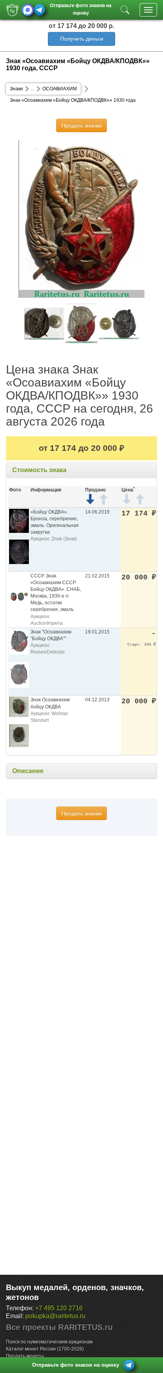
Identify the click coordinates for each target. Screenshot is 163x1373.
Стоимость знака (39, 470)
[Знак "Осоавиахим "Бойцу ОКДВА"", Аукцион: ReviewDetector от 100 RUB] (19, 641)
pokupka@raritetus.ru (55, 1316)
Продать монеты (25, 1356)
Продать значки (81, 125)
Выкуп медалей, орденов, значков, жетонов (75, 1292)
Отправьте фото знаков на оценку (81, 8)
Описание (28, 771)
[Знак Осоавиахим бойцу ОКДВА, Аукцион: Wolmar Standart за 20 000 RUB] (19, 706)
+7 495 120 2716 (59, 1308)
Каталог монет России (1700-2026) (45, 1349)
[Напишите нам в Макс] (28, 10)
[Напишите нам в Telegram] (39, 10)
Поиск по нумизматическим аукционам (49, 1342)
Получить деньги (81, 38)
